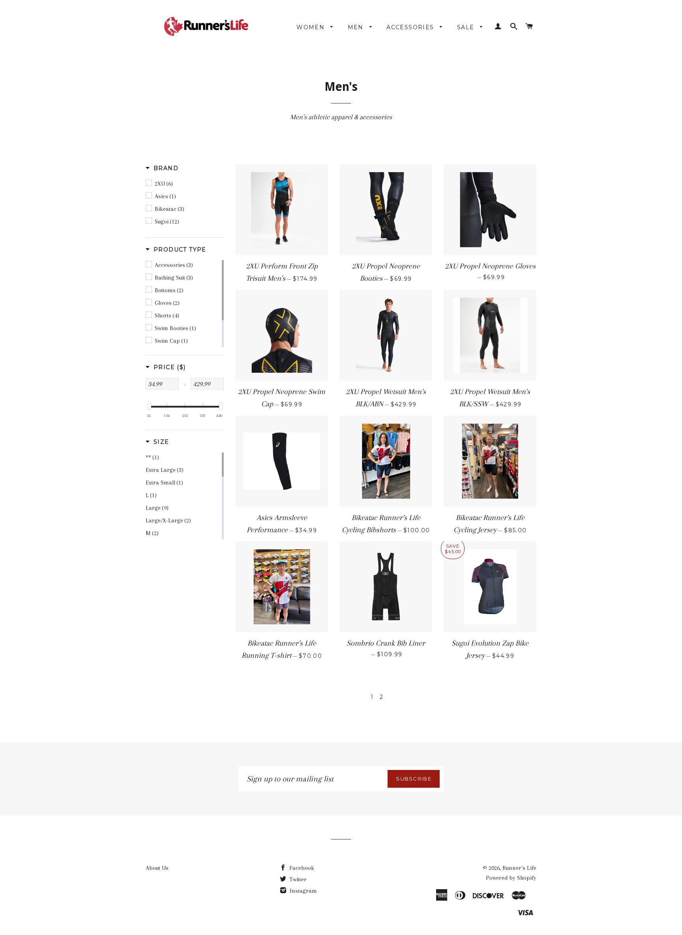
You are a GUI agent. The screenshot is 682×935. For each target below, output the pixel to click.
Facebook (301, 867)
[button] (162, 168)
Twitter (297, 879)
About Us (157, 867)
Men (357, 27)
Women (311, 27)
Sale (466, 27)
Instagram (302, 890)
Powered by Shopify (511, 877)
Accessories (411, 27)
